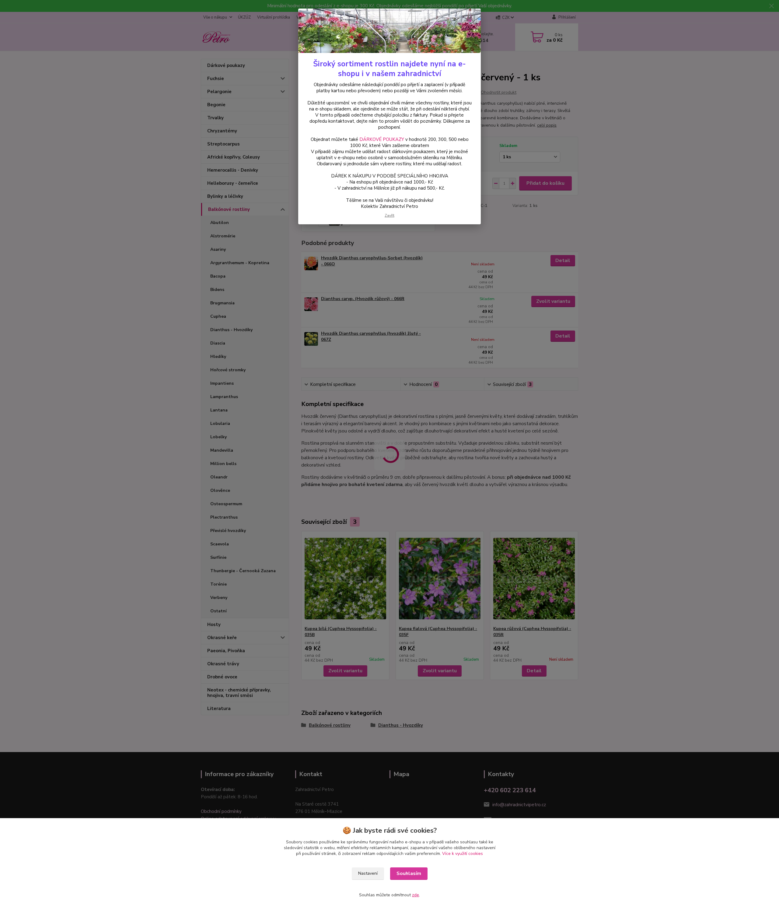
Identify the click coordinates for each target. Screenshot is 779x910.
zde (415, 895)
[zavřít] (470, 18)
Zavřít (389, 215)
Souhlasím (408, 873)
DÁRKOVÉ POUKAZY (381, 139)
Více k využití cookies (462, 853)
